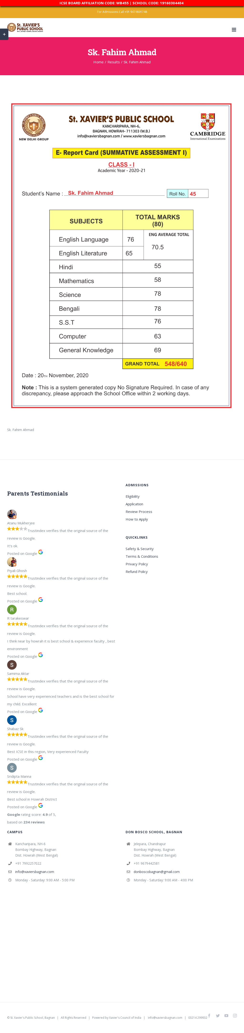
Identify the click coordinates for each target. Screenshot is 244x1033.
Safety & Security (140, 548)
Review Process (139, 511)
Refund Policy (137, 571)
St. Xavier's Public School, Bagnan (32, 1018)
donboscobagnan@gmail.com (157, 871)
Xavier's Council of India (125, 1018)
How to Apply (137, 519)
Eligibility (133, 496)
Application (134, 503)
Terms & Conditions (142, 556)
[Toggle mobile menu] (234, 29)
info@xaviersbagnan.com (34, 871)
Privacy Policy (137, 564)
